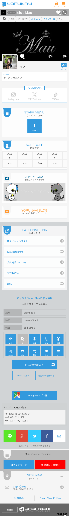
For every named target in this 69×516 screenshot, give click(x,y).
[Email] (59, 436)
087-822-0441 (19, 421)
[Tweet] (34, 436)
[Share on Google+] (22, 436)
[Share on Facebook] (47, 436)
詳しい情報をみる (34, 364)
